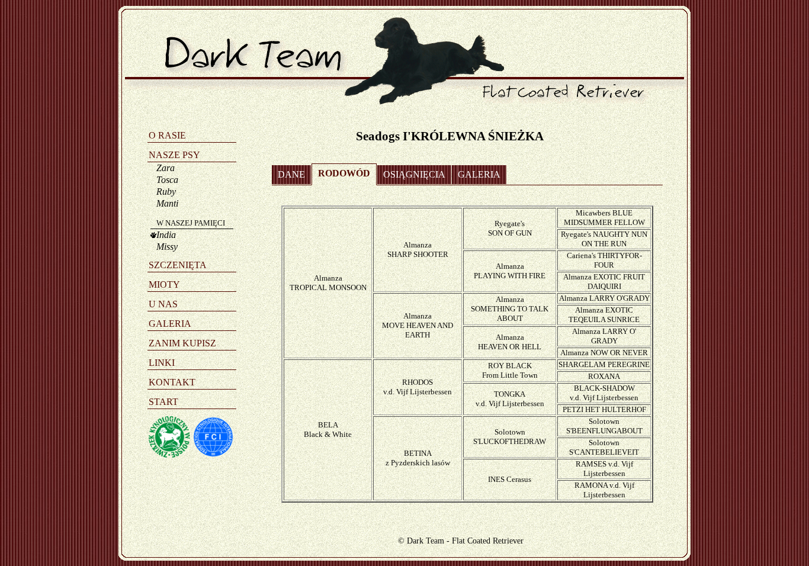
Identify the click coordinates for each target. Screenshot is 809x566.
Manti (167, 203)
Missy (167, 247)
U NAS (163, 304)
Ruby (166, 191)
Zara (165, 168)
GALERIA (170, 324)
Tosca (167, 180)
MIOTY (164, 284)
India (166, 235)
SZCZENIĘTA (178, 265)
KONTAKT (172, 382)
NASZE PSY (174, 155)
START (163, 402)
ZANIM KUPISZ (182, 343)
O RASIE (167, 135)
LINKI (162, 363)
